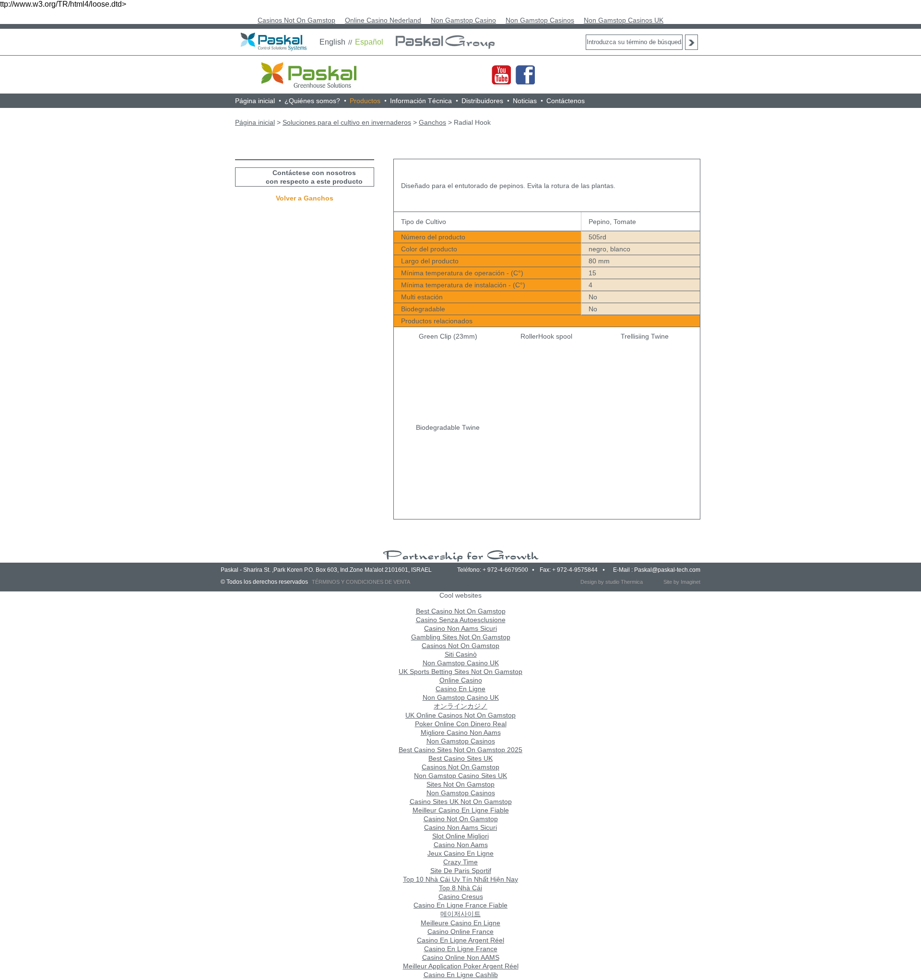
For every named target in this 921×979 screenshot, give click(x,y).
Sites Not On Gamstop (460, 784)
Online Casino (460, 680)
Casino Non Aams (461, 845)
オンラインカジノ (460, 706)
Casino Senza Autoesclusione (461, 620)
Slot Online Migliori (460, 836)
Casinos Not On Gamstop (296, 20)
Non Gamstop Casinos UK (623, 20)
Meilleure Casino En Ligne (460, 923)
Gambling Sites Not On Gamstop (460, 637)
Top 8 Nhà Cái (460, 888)
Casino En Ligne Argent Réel (460, 940)
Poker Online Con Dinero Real (461, 724)
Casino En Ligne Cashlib (461, 975)
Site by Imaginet (681, 582)
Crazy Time (460, 862)
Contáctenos (565, 101)
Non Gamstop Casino (463, 20)
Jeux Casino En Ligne (460, 853)
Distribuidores (482, 101)
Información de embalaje (534, 152)
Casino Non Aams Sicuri (460, 628)
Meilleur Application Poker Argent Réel (461, 966)
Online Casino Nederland (383, 20)
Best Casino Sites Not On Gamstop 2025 (460, 750)
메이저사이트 (460, 914)
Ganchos (432, 122)
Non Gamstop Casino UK (461, 663)
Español (369, 42)
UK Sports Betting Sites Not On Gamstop (460, 671)
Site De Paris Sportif (460, 870)
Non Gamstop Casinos (540, 20)
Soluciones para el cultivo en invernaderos (347, 122)
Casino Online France (460, 931)
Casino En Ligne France (460, 949)
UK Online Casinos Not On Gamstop (460, 715)
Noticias (525, 101)
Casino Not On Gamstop (461, 819)
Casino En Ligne (460, 689)
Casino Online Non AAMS (460, 957)
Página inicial (255, 101)
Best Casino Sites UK (460, 758)
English (332, 42)
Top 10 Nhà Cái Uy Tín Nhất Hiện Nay (460, 879)
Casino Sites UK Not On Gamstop (461, 801)
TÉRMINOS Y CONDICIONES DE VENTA (361, 582)
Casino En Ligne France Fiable (460, 905)
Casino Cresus (460, 896)
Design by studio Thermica (611, 582)
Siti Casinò (461, 654)
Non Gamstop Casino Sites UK (460, 775)
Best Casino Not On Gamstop (461, 611)
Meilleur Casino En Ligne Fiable (461, 810)
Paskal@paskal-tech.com (667, 569)
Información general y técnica (440, 152)
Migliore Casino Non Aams (461, 732)
